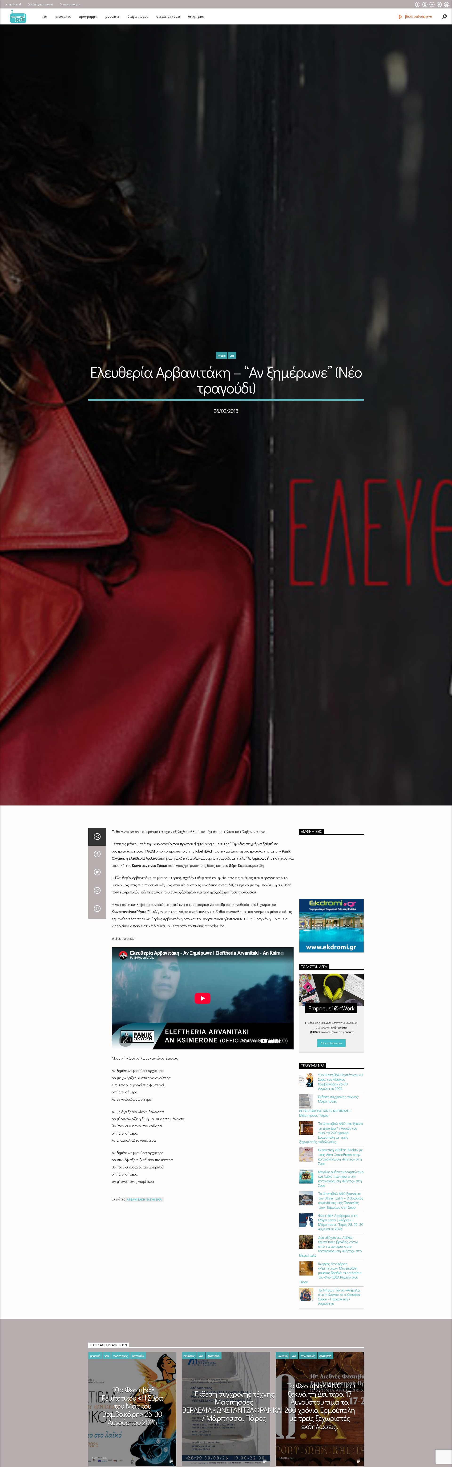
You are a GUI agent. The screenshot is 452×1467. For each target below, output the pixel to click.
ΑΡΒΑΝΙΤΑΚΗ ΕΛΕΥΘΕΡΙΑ (144, 1235)
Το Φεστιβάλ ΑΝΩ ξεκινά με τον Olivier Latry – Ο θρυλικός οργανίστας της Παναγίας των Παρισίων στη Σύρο (340, 1236)
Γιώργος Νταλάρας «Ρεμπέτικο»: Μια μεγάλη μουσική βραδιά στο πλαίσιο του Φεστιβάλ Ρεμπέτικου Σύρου (330, 1308)
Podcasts (112, 16)
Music (222, 372)
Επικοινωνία (71, 4)
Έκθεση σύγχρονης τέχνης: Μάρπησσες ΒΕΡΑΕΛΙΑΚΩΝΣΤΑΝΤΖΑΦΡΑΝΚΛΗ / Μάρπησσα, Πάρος (329, 1141)
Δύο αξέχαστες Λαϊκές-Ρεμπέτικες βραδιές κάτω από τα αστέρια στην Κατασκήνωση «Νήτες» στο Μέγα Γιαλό (330, 1282)
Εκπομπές (63, 16)
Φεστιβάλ (138, 1391)
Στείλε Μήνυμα (168, 16)
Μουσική (95, 1391)
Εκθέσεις (189, 1391)
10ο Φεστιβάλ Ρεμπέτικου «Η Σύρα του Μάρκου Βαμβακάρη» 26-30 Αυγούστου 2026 (340, 1117)
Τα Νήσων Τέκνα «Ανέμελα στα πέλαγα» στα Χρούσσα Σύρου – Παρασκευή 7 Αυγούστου (339, 1332)
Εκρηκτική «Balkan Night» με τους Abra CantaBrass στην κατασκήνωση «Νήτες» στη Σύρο (340, 1192)
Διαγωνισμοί (138, 16)
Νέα (44, 16)
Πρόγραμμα (88, 16)
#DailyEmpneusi (42, 4)
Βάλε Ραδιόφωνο (418, 16)
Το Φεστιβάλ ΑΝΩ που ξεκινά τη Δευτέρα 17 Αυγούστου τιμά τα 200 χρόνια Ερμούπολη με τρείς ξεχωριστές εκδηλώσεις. (331, 1168)
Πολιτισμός (120, 1391)
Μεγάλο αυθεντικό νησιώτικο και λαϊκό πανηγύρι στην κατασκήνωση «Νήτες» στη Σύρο (340, 1214)
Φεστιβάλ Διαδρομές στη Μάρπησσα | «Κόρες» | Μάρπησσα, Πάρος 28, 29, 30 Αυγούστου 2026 (340, 1258)
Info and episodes (331, 1079)
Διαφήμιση (196, 16)
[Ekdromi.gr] (331, 962)
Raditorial (14, 4)
